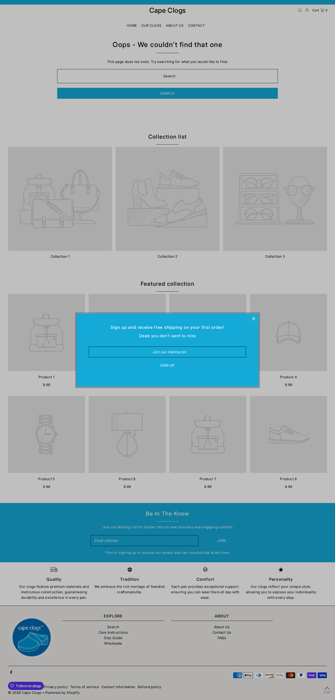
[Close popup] (254, 319)
